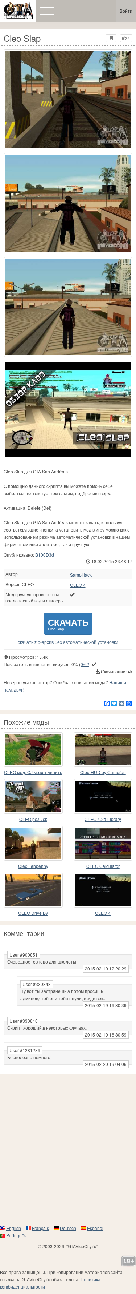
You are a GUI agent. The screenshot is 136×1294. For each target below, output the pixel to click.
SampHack (81, 575)
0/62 (85, 664)
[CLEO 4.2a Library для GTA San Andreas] (103, 796)
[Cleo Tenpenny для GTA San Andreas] (33, 843)
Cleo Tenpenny (33, 866)
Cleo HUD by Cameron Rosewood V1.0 (103, 772)
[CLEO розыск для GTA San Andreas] (33, 796)
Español (95, 1228)
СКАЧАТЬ (68, 624)
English (13, 1228)
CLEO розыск (33, 819)
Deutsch (68, 1228)
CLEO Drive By (33, 913)
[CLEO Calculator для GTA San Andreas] (103, 843)
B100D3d (44, 555)
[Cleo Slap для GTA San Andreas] (68, 99)
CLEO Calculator (103, 866)
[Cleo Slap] (68, 409)
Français (40, 1228)
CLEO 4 (78, 585)
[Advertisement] (68, 1149)
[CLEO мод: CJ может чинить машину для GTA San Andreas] (33, 749)
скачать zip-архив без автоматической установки (68, 642)
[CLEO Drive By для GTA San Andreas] (33, 890)
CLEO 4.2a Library (103, 819)
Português (16, 1235)
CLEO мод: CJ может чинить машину (33, 772)
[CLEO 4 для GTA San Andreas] (103, 890)
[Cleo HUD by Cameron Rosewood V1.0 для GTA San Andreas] (103, 749)
